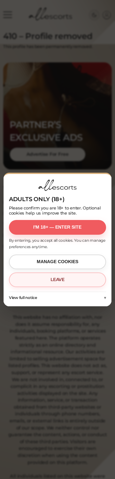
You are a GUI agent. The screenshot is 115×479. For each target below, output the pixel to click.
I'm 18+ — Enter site (57, 227)
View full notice (23, 297)
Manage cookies (57, 261)
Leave (57, 279)
